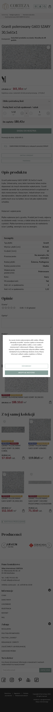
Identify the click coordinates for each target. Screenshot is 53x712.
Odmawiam (26, 366)
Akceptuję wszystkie (26, 373)
